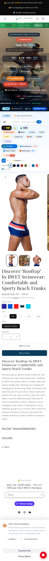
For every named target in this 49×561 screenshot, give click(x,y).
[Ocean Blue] (33, 165)
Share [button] (6, 447)
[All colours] (10, 165)
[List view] (8, 161)
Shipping (16, 297)
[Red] (21, 165)
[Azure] (10, 306)
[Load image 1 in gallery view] (11, 260)
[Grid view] (4, 161)
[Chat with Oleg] (43, 555)
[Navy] (18, 165)
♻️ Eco (41, 132)
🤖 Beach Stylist (39, 108)
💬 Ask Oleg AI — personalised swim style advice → (25, 91)
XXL (40, 317)
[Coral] (37, 165)
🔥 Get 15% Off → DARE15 (15, 84)
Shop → (38, 25)
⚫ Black (21, 132)
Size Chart (7, 428)
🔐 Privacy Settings (24, 480)
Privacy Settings (24, 556)
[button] (5, 19)
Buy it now (24, 353)
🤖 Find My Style (34, 78)
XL (30, 317)
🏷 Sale (6, 136)
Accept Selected (24, 545)
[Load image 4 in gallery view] (37, 260)
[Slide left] (3, 261)
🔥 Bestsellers (9, 132)
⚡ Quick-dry (18, 137)
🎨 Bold (39, 137)
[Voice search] (44, 122)
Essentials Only (24, 551)
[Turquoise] (28, 306)
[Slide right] (46, 261)
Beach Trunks (11, 326)
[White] (29, 165)
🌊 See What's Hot (15, 78)
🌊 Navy (32, 132)
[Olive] (25, 165)
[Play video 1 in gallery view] (24, 260)
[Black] (14, 165)
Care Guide (7, 437)
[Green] (22, 306)
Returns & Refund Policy (24, 428)
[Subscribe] (41, 495)
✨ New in (7, 141)
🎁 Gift (29, 137)
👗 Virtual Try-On (37, 84)
